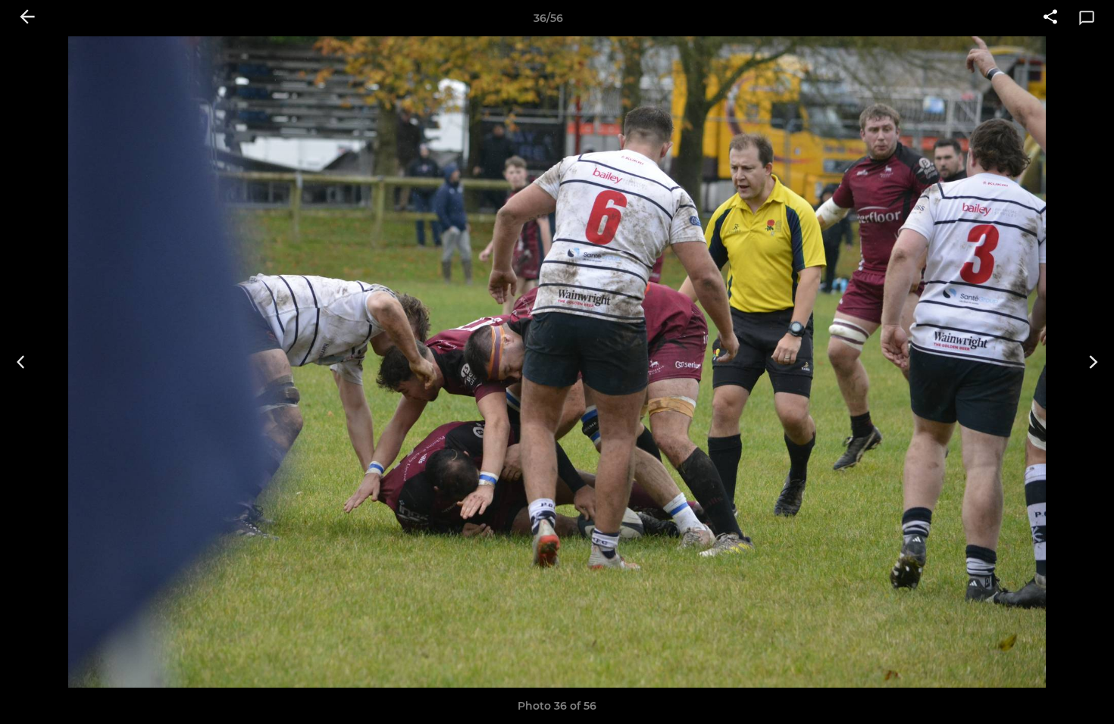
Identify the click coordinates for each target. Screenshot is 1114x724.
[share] (1050, 18)
